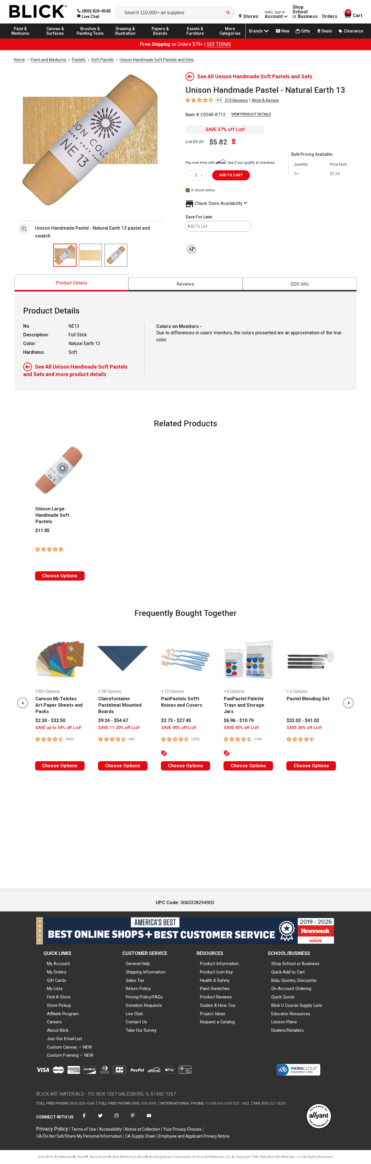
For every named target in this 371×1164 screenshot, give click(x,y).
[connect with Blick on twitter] (100, 1119)
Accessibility (110, 1129)
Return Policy (138, 988)
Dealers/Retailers (287, 1030)
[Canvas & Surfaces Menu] (55, 38)
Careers (54, 1022)
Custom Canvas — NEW (69, 1047)
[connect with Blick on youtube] (149, 1119)
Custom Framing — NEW (70, 1055)
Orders (329, 16)
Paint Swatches (215, 988)
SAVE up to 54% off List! (58, 727)
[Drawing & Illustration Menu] (125, 38)
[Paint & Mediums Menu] (20, 38)
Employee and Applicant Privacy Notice (194, 1136)
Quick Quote (282, 997)
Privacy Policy (52, 1129)
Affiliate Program (63, 1013)
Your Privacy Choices (182, 1129)
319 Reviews (236, 100)
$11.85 (42, 530)
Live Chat (134, 1013)
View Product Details (251, 114)
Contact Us (136, 1022)
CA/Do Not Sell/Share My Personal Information (79, 1136)
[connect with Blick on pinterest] (133, 1119)
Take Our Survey (141, 1030)
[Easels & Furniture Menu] (195, 38)
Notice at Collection (142, 1129)
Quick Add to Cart (288, 972)
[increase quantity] (202, 175)
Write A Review (265, 100)
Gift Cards (56, 980)
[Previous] (22, 703)
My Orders (56, 972)
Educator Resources (290, 1013)
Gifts (305, 31)
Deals (326, 31)
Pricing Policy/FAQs (144, 997)
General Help (138, 963)
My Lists (55, 988)
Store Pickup (59, 1005)
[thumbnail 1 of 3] (65, 255)
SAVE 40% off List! (178, 727)
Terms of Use (83, 1129)
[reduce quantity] (190, 175)
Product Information (219, 963)
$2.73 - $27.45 (176, 720)
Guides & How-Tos (217, 1005)
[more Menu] (230, 38)
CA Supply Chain (140, 1136)
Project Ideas (212, 1013)
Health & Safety (215, 980)
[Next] (348, 703)
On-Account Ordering (291, 988)
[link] (88, 16)
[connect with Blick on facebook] (84, 1119)
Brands (256, 31)
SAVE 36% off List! (304, 727)
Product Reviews (216, 997)
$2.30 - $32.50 (50, 720)
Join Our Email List (64, 1038)
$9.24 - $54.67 (113, 720)
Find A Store (58, 997)
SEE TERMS (219, 44)
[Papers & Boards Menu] (160, 38)
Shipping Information (146, 972)
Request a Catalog (217, 1022)
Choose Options (59, 576)
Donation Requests (144, 1005)
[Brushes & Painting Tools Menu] (90, 38)
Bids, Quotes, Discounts (294, 980)
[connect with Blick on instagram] (116, 1119)
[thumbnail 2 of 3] (90, 255)
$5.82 (218, 142)
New (285, 31)
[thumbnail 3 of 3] (116, 255)
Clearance (353, 31)
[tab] (71, 282)
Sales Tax (135, 980)
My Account (58, 963)
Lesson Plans (284, 1022)
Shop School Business (305, 12)
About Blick (57, 1030)
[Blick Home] (38, 12)
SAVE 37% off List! (225, 129)
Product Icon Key (216, 972)
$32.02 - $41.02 (303, 720)
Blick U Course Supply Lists (296, 1005)
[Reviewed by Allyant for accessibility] (319, 1116)
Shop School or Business (295, 963)
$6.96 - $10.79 (239, 720)
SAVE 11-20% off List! (119, 727)
